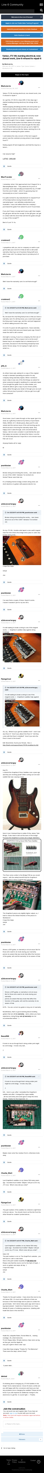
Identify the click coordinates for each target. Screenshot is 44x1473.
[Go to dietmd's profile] (21, 1373)
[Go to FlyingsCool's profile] (21, 676)
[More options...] (39, 87)
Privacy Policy (14, 1461)
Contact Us (34, 1460)
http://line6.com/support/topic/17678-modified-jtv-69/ (20, 745)
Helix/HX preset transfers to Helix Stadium (22, 29)
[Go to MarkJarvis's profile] (21, 83)
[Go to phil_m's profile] (21, 363)
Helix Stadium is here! (22, 35)
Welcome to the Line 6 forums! (22, 17)
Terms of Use (8, 1462)
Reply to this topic (22, 75)
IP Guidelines (22, 1461)
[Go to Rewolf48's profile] (21, 1033)
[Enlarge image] (22, 550)
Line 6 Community (12, 4)
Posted (9, 88)
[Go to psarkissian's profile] (21, 462)
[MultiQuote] (4, 166)
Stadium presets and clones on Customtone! (22, 49)
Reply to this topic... (14, 1424)
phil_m (4, 366)
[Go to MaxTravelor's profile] (21, 174)
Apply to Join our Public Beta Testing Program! (22, 23)
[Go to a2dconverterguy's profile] (21, 501)
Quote (9, 166)
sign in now (13, 1413)
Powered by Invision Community (22, 1470)
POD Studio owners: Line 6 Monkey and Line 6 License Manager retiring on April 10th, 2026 (22, 42)
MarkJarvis (8, 64)
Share (22, 1434)
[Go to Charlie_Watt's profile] (21, 1170)
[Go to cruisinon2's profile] (21, 237)
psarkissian (6, 465)
